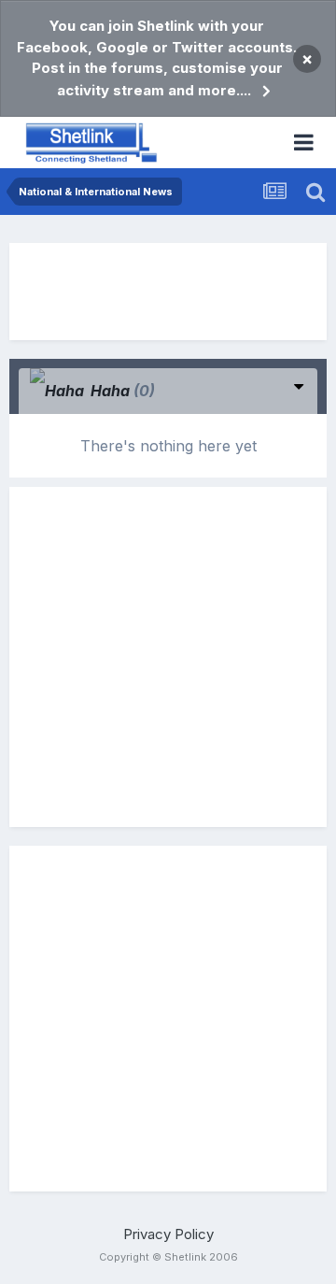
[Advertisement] (168, 291)
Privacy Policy (168, 1234)
